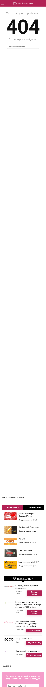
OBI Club (22, 539)
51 (36, 520)
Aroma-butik (19, 630)
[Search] (42, 3)
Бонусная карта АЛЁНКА (29, 562)
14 (36, 554)
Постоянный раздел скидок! (27, 651)
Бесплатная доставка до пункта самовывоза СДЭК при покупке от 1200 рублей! (28, 604)
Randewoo (18, 654)
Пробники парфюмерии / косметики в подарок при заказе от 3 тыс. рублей (26, 623)
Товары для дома (25, 531)
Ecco (17, 642)
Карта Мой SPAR (25, 550)
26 (35, 531)
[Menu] (3, 3)
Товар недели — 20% (24, 638)
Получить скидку (35, 593)
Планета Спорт (18, 592)
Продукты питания (25, 520)
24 (35, 543)
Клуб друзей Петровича (29, 527)
